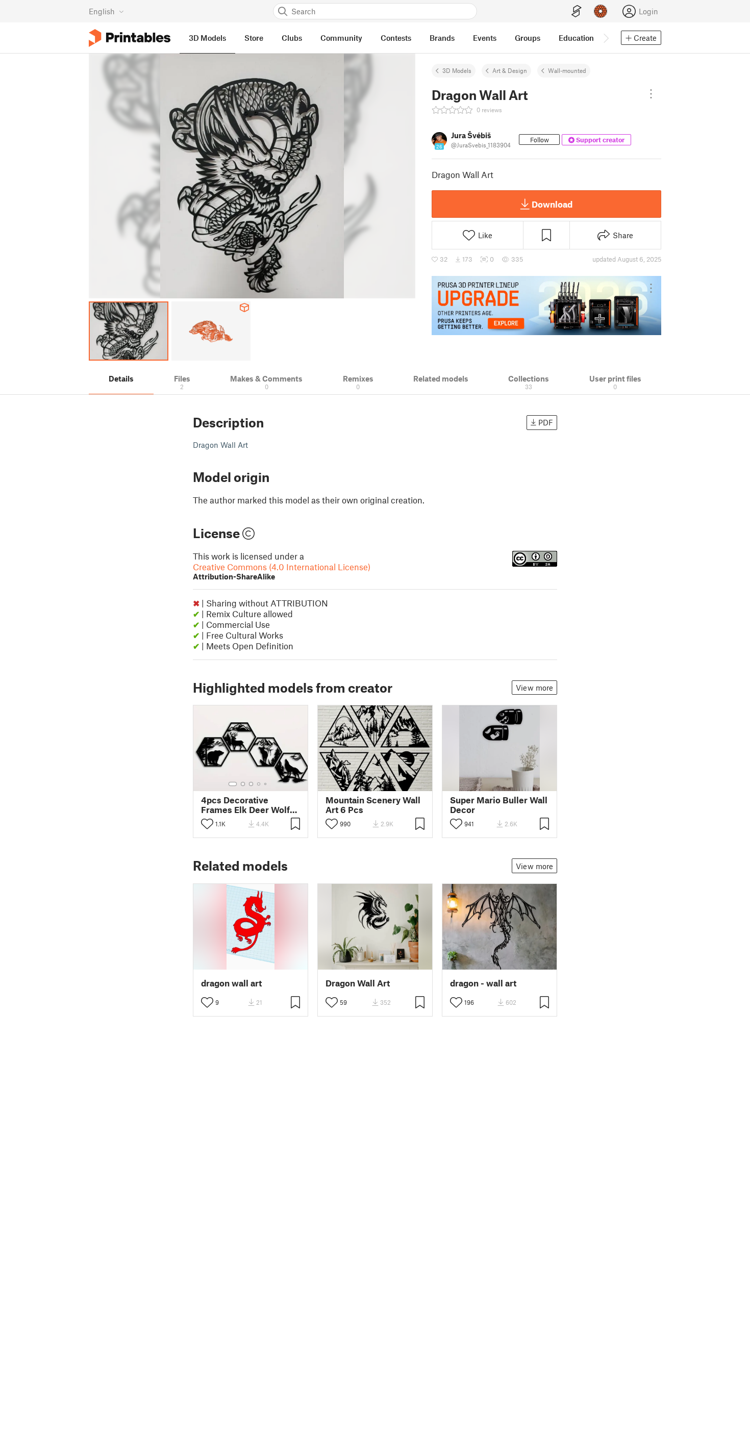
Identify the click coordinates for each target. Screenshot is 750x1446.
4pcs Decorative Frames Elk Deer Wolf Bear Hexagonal (245, 805)
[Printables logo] (129, 38)
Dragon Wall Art (358, 983)
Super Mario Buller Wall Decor (498, 805)
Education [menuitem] (576, 37)
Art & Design (509, 70)
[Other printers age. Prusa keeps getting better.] (546, 305)
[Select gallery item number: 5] (266, 784)
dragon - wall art (483, 983)
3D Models (456, 70)
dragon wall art (231, 983)
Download (552, 204)
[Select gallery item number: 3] (251, 784)
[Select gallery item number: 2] (243, 784)
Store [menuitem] (253, 37)
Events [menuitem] (484, 37)
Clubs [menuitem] (292, 37)
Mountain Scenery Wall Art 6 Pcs (373, 805)
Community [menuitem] (341, 37)
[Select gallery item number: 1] (233, 784)
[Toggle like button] (207, 824)
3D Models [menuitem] (207, 37)
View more (534, 687)
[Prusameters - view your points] (600, 11)
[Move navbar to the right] (605, 37)
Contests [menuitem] (396, 37)
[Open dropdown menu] (651, 94)
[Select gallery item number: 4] (259, 784)
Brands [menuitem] (442, 37)
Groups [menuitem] (527, 37)
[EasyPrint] (576, 11)
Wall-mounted (567, 70)
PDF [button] (545, 422)
